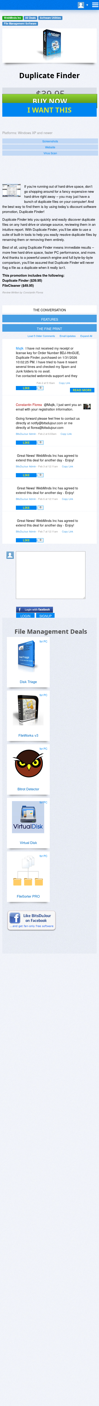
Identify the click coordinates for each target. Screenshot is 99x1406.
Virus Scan (50, 153)
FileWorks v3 (28, 735)
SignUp (45, 616)
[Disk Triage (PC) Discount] (28, 654)
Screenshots (50, 141)
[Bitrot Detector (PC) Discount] (28, 762)
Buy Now (49, 101)
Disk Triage (28, 681)
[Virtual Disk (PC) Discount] (28, 815)
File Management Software (20, 23)
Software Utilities (50, 17)
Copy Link (64, 383)
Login (25, 616)
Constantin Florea (29, 404)
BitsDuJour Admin (26, 434)
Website (50, 147)
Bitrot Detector (28, 788)
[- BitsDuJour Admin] (88, 458)
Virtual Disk (28, 842)
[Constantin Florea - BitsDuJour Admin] (88, 408)
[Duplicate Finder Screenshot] (11, 190)
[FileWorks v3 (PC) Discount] (28, 708)
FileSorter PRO (28, 896)
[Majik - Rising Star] (11, 351)
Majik (19, 348)
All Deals (30, 17)
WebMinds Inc (12, 17)
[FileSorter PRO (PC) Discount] (28, 869)
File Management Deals (51, 631)
